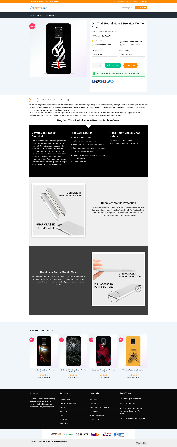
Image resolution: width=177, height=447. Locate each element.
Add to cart (113, 65)
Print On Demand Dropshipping (133, 418)
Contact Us (112, 1)
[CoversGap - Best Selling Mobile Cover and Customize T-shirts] (38, 7)
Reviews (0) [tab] (65, 100)
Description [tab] (33, 100)
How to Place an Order (68, 403)
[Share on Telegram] (112, 81)
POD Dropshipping (132, 1)
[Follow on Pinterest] (145, 1)
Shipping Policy (96, 411)
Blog (62, 415)
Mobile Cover (35, 15)
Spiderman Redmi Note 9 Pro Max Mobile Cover (103, 371)
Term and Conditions (97, 415)
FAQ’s (62, 407)
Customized (49, 15)
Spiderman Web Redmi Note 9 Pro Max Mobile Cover (73, 371)
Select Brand (97, 50)
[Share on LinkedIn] (108, 81)
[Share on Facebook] (93, 81)
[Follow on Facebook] (140, 1)
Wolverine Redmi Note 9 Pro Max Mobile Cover (133, 371)
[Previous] (30, 358)
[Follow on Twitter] (144, 1)
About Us (63, 411)
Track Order (121, 1)
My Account (94, 399)
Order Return (65, 423)
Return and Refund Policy (99, 407)
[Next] (146, 358)
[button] (141, 8)
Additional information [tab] (49, 100)
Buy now (130, 65)
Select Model (124, 50)
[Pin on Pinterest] (104, 81)
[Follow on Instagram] (142, 1)
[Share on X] (97, 81)
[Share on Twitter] (101, 81)
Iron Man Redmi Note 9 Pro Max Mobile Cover (43, 371)
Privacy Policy (95, 419)
